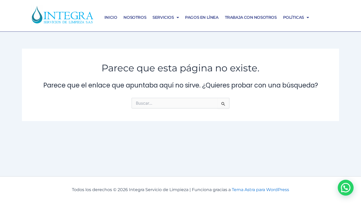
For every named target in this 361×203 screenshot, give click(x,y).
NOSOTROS (134, 17)
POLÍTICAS (293, 17)
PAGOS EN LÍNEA (201, 17)
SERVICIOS (163, 17)
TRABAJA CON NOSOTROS (251, 17)
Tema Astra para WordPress (260, 189)
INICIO (110, 17)
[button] (346, 188)
